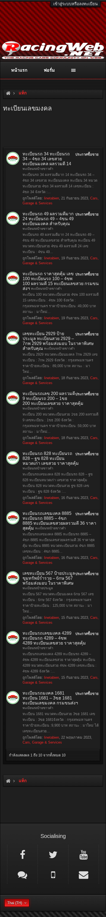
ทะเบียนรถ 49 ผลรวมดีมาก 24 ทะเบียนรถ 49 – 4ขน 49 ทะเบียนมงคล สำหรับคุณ (48, 218)
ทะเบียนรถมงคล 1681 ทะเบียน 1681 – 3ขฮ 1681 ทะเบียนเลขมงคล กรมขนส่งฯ (50, 698)
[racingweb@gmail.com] (83, 874)
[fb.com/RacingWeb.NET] (22, 854)
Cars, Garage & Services (42, 742)
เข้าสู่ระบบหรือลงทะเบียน (75, 3)
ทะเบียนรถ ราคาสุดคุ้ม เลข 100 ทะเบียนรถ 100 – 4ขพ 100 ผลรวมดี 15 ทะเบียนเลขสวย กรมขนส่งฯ (61, 281)
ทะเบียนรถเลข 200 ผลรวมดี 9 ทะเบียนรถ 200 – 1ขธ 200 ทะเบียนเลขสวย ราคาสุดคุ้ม (53, 398)
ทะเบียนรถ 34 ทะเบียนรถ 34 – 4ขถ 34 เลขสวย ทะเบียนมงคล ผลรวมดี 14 (47, 159)
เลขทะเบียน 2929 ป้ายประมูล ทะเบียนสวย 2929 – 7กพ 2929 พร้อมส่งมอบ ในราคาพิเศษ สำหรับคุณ (58, 341)
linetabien (51, 198)
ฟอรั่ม (49, 70)
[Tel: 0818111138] (53, 874)
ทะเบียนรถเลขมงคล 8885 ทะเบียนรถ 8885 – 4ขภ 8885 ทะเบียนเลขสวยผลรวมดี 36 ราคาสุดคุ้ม (59, 520)
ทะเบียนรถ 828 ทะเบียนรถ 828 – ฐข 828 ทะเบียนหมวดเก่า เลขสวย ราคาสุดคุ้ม (51, 458)
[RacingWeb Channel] (83, 854)
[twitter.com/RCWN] (53, 854)
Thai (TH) (14, 903)
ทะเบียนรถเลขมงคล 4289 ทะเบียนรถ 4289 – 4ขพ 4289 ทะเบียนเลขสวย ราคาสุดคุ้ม (54, 638)
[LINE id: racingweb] (22, 874)
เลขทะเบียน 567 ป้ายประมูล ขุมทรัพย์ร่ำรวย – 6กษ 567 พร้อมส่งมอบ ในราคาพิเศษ (49, 578)
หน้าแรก (19, 70)
